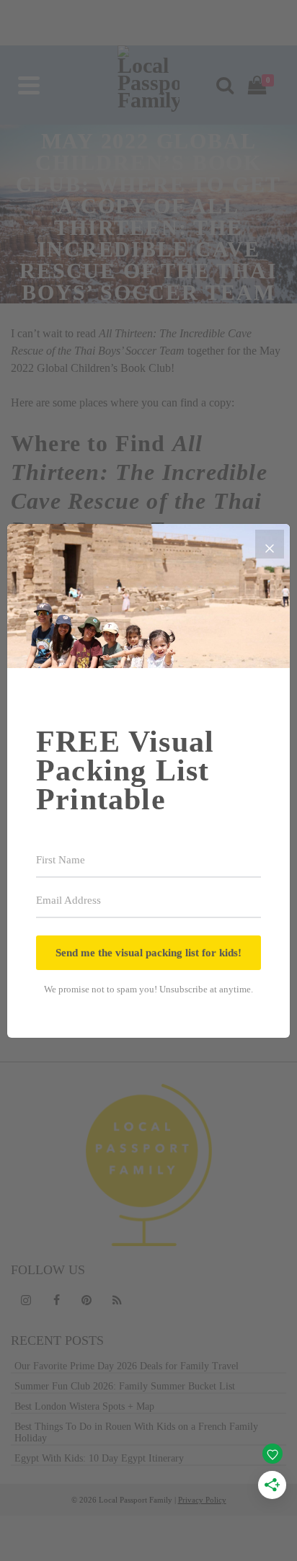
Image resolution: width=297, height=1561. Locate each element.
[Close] (269, 544)
